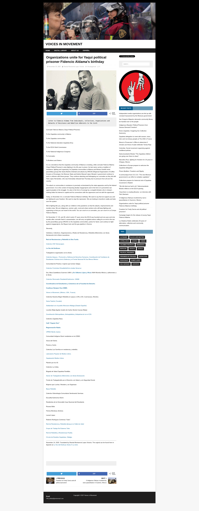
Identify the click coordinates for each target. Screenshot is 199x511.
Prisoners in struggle (128, 256)
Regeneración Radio (53, 327)
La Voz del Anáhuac (53, 248)
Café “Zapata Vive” (52, 323)
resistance (124, 260)
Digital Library (60, 50)
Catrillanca (124, 241)
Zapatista (135, 264)
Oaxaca (132, 248)
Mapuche (123, 248)
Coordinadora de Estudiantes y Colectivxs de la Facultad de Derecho (70, 283)
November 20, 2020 (55, 66)
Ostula (140, 248)
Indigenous (141, 245)
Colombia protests (127, 245)
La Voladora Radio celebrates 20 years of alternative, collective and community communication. (132, 223)
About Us (75, 50)
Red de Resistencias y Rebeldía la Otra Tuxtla (62, 239)
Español (86, 50)
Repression (143, 256)
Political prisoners (127, 252)
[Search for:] (136, 64)
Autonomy (123, 237)
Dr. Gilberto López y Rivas (82, 272)
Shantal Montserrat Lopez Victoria (74, 66)
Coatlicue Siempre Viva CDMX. (56, 288)
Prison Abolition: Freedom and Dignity (131, 171)
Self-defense (125, 264)
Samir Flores (135, 260)
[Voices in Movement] (99, 39)
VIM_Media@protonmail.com (55, 498)
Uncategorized (91, 66)
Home (48, 50)
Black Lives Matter (137, 237)
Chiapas (135, 241)
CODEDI (142, 241)
